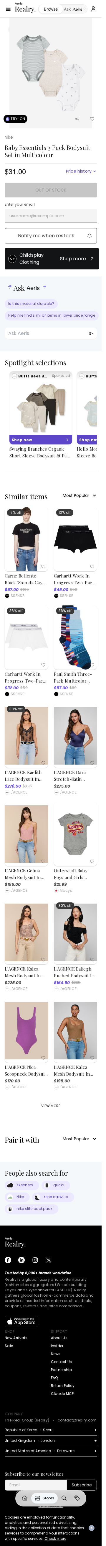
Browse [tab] (50, 9)
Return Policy (63, 1385)
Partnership (61, 1369)
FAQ (54, 1377)
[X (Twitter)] (48, 1260)
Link (24, 1498)
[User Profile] (93, 9)
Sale (9, 1345)
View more (50, 1105)
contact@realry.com (77, 1420)
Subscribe (82, 1485)
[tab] (75, 9)
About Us (59, 1337)
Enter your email (20, 204)
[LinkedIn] (21, 1260)
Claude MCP (62, 1393)
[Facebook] (8, 1260)
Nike (9, 137)
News (56, 1353)
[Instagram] (35, 1260)
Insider (57, 1345)
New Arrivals (16, 1337)
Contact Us (61, 1361)
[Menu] (8, 9)
